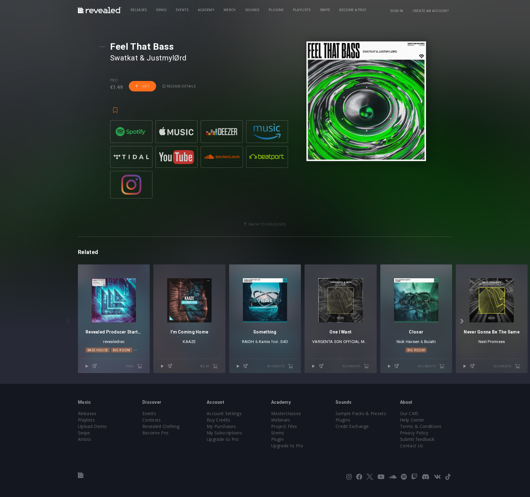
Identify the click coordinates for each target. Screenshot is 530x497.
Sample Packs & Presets (361, 413)
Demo (161, 9)
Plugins (276, 9)
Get (145, 86)
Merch (230, 9)
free (130, 366)
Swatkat (124, 58)
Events (182, 9)
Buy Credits (219, 420)
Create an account (431, 10)
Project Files (284, 426)
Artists (84, 439)
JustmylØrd (167, 58)
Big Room (121, 350)
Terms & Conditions (421, 426)
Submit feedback (417, 439)
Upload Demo (92, 426)
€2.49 (205, 366)
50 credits (276, 366)
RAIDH (248, 341)
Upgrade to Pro (223, 439)
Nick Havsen (408, 341)
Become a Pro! (352, 9)
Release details (181, 86)
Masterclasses (286, 413)
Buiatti (430, 341)
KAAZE (189, 341)
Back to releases (267, 224)
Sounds (252, 9)
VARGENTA (322, 341)
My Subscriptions (224, 433)
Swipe (325, 9)
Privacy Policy (414, 433)
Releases (139, 9)
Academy (206, 9)
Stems (277, 433)
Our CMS (409, 413)
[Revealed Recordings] (99, 10)
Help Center (412, 420)
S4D (284, 341)
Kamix (264, 341)
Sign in (396, 10)
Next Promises (491, 341)
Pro (114, 80)
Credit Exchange (352, 426)
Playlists (302, 9)
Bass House (97, 350)
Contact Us (411, 446)
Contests (151, 420)
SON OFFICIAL (347, 341)
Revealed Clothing (160, 426)
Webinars (280, 420)
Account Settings (224, 413)
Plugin (277, 439)
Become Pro (155, 433)
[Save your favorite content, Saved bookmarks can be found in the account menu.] (115, 107)
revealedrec (114, 341)
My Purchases (221, 426)
